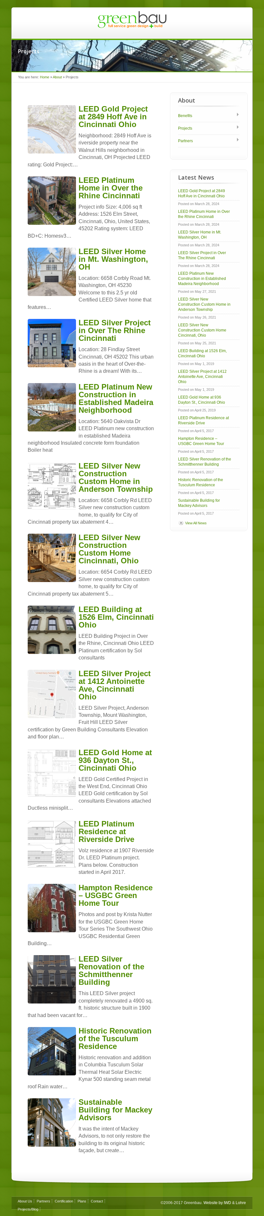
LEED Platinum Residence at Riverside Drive (106, 831)
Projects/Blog (28, 1209)
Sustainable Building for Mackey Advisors (115, 1110)
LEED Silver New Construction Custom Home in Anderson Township (116, 477)
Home (44, 77)
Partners (185, 141)
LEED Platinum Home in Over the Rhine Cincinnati (111, 188)
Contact (97, 1201)
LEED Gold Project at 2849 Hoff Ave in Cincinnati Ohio (113, 116)
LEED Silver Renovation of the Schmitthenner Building (111, 970)
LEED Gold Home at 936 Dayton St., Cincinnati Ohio (115, 760)
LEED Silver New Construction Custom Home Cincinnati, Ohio (109, 549)
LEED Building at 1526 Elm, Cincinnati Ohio (116, 617)
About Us (25, 1201)
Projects (185, 128)
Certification (64, 1201)
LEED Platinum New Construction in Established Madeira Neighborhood (116, 398)
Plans (82, 1201)
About (57, 77)
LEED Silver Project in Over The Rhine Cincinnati (115, 330)
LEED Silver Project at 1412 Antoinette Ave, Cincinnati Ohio (115, 685)
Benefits (185, 116)
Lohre (241, 1203)
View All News (196, 523)
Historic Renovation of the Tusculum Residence (115, 1038)
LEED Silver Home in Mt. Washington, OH (113, 259)
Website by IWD (217, 1203)
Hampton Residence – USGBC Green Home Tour (116, 895)
